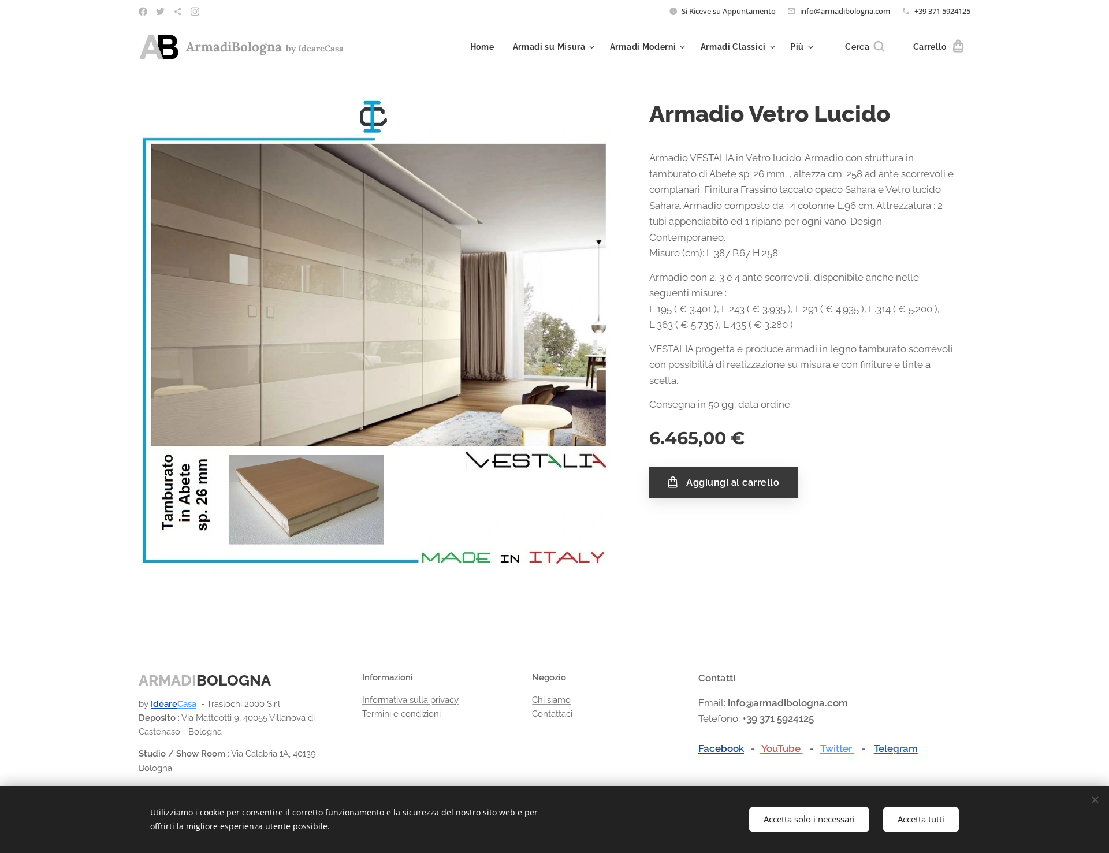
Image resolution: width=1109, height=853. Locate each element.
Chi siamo (551, 700)
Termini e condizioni (401, 714)
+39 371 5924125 (942, 11)
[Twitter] (160, 11)
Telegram (896, 748)
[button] (865, 46)
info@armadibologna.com (845, 11)
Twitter (837, 748)
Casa (186, 704)
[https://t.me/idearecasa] (177, 11)
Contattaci (552, 714)
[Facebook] (143, 11)
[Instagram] (195, 11)
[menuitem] (485, 46)
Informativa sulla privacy (410, 700)
